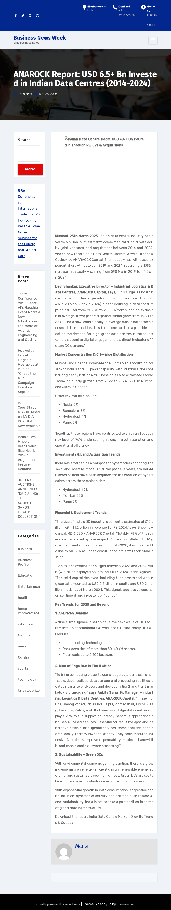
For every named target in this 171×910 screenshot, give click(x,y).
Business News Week (40, 38)
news (22, 646)
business (26, 94)
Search (24, 140)
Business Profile (25, 562)
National (24, 635)
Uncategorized (30, 690)
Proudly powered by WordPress (58, 904)
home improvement (28, 611)
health (23, 598)
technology (27, 679)
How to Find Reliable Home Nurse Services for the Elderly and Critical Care (29, 238)
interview (25, 624)
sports (23, 668)
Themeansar (126, 904)
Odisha (23, 657)
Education (26, 576)
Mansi (81, 846)
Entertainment (30, 587)
